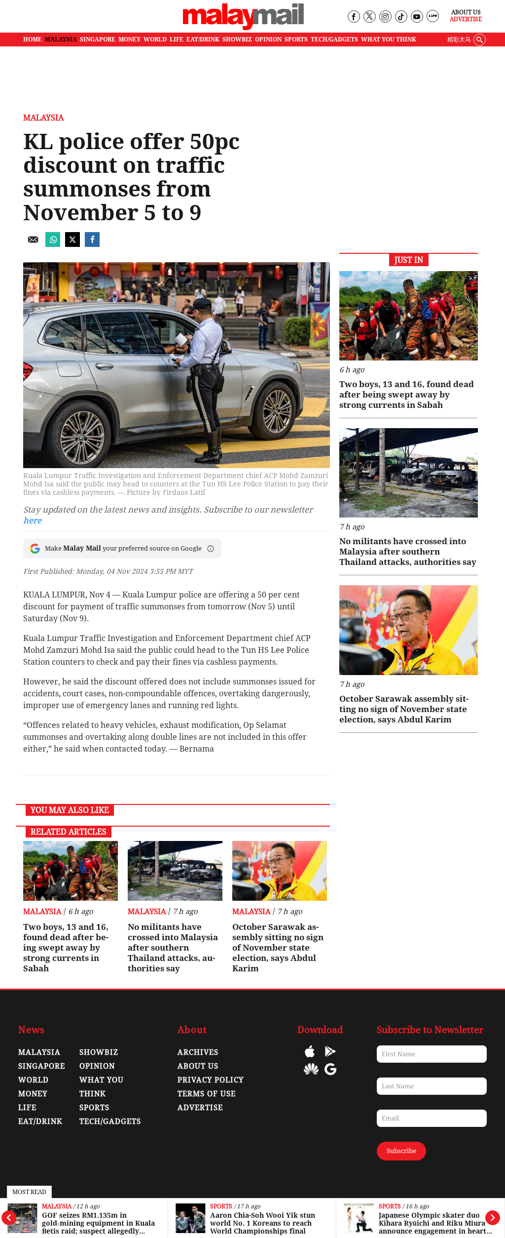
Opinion (97, 1066)
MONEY (129, 39)
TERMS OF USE (207, 1093)
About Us (466, 12)
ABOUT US (198, 1066)
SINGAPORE (97, 39)
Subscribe (401, 1151)
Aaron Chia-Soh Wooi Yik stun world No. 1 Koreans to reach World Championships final (262, 1223)
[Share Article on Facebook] (92, 244)
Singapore (41, 1066)
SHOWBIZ (237, 39)
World (33, 1080)
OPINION (268, 39)
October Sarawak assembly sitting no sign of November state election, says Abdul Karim (278, 947)
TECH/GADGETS (334, 39)
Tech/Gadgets (110, 1121)
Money (32, 1093)
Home (32, 39)
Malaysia (57, 1206)
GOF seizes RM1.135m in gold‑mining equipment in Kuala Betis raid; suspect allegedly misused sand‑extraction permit (98, 1223)
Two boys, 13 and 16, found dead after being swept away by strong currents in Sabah (65, 947)
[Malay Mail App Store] (310, 1058)
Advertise (466, 19)
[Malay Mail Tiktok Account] (400, 17)
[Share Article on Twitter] (72, 244)
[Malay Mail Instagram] (385, 17)
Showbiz (98, 1052)
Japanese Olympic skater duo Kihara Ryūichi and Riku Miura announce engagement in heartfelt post (433, 1223)
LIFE (176, 39)
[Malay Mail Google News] (330, 1076)
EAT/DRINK (202, 39)
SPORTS (296, 39)
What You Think (388, 39)
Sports (221, 1206)
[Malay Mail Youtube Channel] (416, 17)
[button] (211, 549)
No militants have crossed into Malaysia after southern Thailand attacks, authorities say (173, 947)
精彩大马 (459, 39)
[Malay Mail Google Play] (330, 1058)
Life (27, 1107)
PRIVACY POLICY (211, 1080)
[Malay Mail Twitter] (369, 17)
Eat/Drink (40, 1121)
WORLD (155, 39)
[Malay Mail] (243, 28)
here (32, 520)
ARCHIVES (198, 1052)
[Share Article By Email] (33, 244)
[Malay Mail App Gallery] (311, 1076)
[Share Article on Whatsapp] (52, 244)
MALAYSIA (61, 39)
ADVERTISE (200, 1107)
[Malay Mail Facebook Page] (353, 17)
